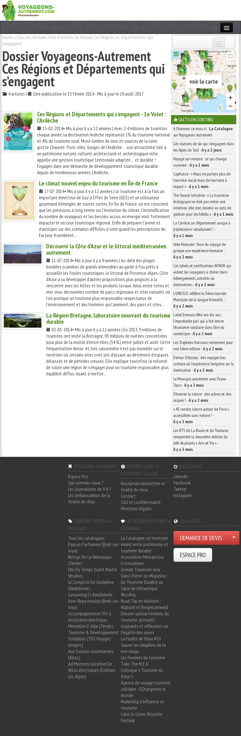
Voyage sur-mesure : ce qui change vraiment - (200, 162)
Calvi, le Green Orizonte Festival (142, 717)
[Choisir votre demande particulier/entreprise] (233, 538)
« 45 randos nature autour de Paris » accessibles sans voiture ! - (201, 415)
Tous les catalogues (86, 538)
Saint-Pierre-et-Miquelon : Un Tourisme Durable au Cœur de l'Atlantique (144, 582)
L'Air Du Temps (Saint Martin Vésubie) (92, 572)
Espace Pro (78, 476)
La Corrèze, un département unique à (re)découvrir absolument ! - (201, 229)
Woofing (128, 594)
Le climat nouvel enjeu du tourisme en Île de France (98, 183)
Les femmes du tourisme (143, 657)
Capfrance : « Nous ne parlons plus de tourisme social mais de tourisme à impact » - (201, 180)
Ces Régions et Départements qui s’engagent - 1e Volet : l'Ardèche (101, 117)
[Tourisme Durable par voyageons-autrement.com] (28, 10)
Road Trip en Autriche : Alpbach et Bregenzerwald (144, 604)
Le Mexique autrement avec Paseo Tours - (199, 382)
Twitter (180, 489)
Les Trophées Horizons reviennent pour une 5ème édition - (203, 345)
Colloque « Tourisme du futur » (142, 673)
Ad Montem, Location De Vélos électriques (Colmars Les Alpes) (92, 670)
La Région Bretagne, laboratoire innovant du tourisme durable (108, 318)
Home (7, 37)
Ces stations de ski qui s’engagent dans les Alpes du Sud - (203, 147)
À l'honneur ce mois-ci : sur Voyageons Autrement (203, 132)
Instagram (183, 495)
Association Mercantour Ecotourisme (142, 560)
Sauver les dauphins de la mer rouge (143, 648)
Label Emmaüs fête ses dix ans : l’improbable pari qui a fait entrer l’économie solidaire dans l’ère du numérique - (198, 324)
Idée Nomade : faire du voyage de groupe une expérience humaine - (199, 250)
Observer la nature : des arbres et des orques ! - (202, 397)
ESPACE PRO (193, 555)
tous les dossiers (32, 37)
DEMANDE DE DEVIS (201, 538)
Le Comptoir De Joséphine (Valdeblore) (91, 585)
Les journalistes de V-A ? (89, 489)
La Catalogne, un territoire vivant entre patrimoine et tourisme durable (144, 544)
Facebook (182, 482)
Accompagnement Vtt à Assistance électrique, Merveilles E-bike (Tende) (90, 619)
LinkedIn (181, 476)
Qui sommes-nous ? (86, 482)
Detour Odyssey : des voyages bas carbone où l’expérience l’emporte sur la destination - (203, 364)
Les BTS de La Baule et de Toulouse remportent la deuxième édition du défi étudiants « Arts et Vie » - (200, 440)
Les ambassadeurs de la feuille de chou (89, 498)
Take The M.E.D (134, 664)
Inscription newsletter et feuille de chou (143, 486)
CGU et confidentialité (141, 502)
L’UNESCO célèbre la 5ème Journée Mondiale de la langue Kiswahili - (199, 300)
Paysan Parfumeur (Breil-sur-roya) (94, 547)
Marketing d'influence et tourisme (142, 704)
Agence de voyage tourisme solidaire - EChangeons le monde (145, 688)
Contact (128, 496)
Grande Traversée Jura (140, 569)
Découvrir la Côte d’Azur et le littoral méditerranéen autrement (106, 249)
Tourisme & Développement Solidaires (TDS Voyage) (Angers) (93, 638)
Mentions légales (136, 508)
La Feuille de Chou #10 (141, 638)
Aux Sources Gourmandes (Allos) (91, 654)
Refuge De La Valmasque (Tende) (90, 560)
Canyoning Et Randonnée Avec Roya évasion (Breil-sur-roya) (94, 600)
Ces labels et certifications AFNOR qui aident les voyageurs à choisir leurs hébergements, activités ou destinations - (202, 275)
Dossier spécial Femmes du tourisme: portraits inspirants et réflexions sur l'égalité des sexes (145, 622)
